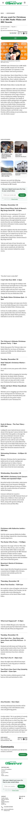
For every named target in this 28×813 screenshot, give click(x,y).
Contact (3, 771)
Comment (23, 754)
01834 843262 (9, 806)
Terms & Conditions (6, 769)
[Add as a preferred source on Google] (13, 33)
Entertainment (11, 13)
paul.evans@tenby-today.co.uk (9, 810)
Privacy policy (4, 772)
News (2, 13)
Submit (22, 195)
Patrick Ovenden (6, 26)
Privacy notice (14, 199)
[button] (3, 3)
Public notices (4, 775)
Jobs (2, 774)
